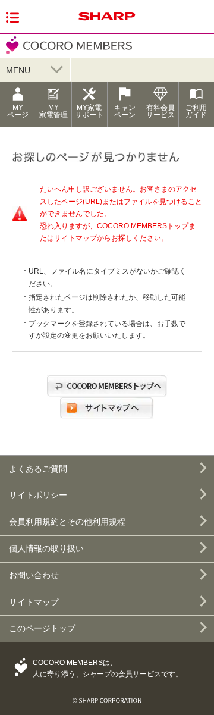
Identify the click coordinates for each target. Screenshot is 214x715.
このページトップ (42, 628)
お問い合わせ (34, 575)
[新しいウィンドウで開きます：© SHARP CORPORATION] (107, 696)
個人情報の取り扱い (46, 548)
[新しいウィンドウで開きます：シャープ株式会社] (107, 21)
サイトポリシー (38, 495)
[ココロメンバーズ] (66, 52)
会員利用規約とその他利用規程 (67, 521)
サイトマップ (34, 602)
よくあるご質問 (38, 468)
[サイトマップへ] (107, 419)
